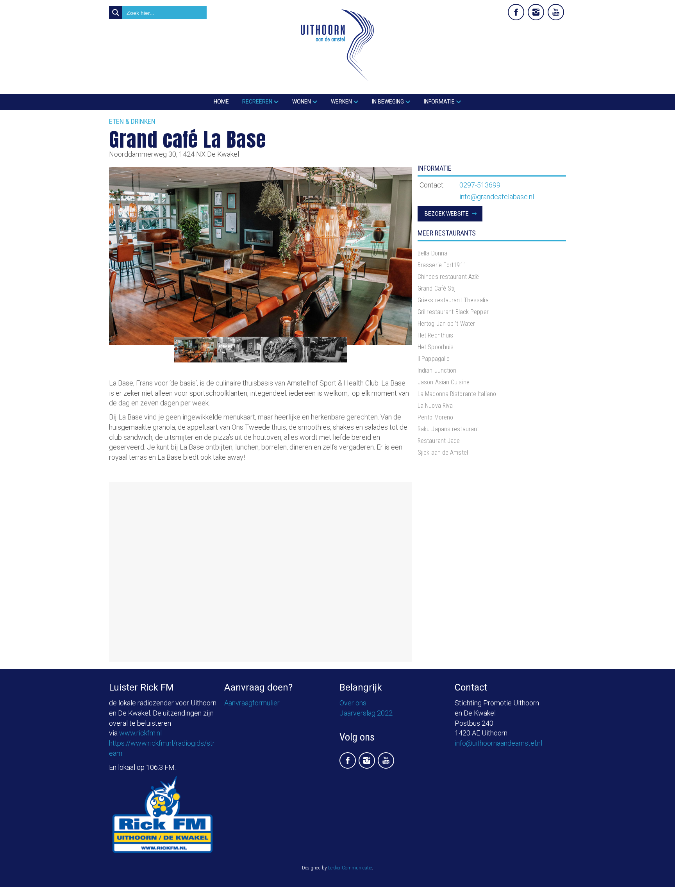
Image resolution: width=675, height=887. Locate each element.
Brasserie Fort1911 (442, 265)
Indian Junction (437, 370)
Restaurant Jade (439, 440)
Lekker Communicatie (350, 868)
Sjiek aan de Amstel (443, 452)
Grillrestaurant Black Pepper (453, 312)
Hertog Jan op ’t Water (446, 323)
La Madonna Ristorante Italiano (457, 394)
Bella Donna (432, 253)
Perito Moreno (435, 417)
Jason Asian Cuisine (444, 382)
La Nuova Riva (435, 405)
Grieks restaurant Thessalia (453, 300)
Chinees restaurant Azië (448, 276)
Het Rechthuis (435, 335)
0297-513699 (479, 185)
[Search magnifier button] (115, 12)
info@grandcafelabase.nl (496, 197)
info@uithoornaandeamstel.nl (498, 743)
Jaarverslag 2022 (366, 713)
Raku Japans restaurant (448, 429)
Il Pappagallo (434, 358)
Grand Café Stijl (437, 288)
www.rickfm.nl (140, 733)
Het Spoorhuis (436, 347)
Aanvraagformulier (252, 703)
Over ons (352, 703)
